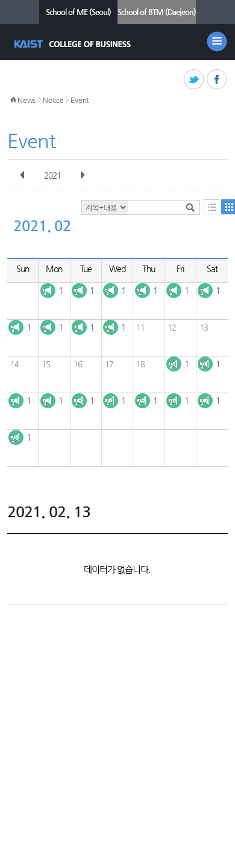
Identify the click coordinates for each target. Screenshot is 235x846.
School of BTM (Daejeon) (157, 11)
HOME (13, 100)
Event (79, 100)
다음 (82, 175)
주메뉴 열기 (217, 42)
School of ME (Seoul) (78, 11)
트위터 (194, 79)
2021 (52, 175)
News (26, 100)
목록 (211, 206)
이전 (22, 175)
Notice (53, 100)
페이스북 (217, 79)
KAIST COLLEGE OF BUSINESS (73, 44)
